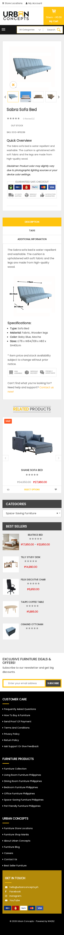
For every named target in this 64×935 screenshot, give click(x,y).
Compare (41, 489)
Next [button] (59, 97)
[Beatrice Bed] (10, 542)
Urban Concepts (25, 921)
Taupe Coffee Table (32, 602)
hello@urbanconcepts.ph (24, 887)
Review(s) (28, 118)
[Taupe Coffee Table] (10, 609)
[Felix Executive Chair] (10, 586)
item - (54, 17)
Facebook (15, 891)
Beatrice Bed (35, 534)
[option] (32, 68)
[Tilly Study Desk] (10, 564)
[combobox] (32, 513)
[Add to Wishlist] (25, 489)
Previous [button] (5, 97)
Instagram (15, 896)
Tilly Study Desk (30, 557)
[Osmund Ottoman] (10, 631)
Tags (32, 230)
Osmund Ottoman (32, 624)
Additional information (32, 239)
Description (32, 221)
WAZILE (51, 921)
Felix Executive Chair (33, 579)
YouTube (15, 900)
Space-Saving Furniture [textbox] (31, 513)
